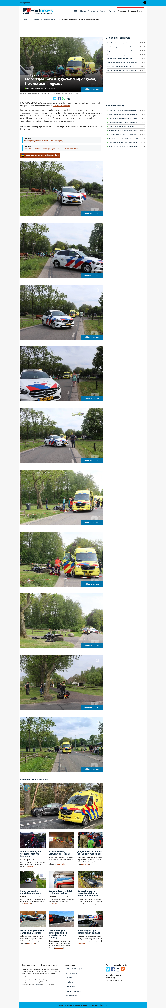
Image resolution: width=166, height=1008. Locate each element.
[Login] (144, 2)
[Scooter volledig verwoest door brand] (61, 840)
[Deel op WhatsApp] (64, 99)
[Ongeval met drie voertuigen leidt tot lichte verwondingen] (90, 879)
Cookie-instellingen (74, 968)
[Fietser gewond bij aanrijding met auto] (33, 879)
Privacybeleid (71, 996)
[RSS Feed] (123, 970)
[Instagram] (118, 970)
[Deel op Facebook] (59, 99)
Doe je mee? (71, 987)
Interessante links (73, 991)
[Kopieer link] (68, 99)
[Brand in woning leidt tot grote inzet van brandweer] (33, 840)
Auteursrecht (71, 973)
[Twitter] (108, 970)
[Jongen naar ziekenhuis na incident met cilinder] (90, 840)
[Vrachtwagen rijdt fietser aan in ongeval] (90, 919)
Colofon (69, 978)
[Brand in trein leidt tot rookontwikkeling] (61, 879)
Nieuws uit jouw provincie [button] (130, 11)
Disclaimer (70, 982)
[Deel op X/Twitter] (55, 99)
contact (38, 984)
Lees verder (30, 866)
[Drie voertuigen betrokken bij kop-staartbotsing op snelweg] (61, 919)
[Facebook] (113, 970)
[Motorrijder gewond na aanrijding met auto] (33, 919)
